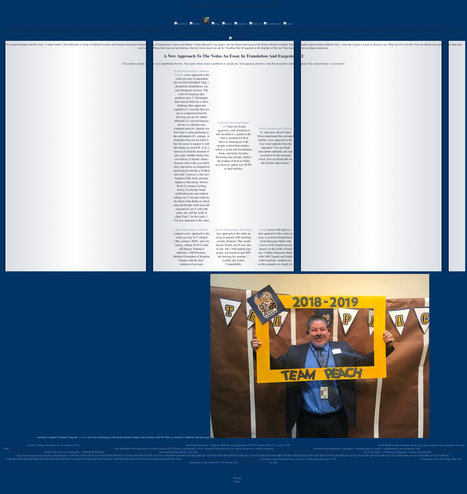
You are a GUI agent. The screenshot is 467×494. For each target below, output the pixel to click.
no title (273, 462)
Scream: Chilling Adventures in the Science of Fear (53, 445)
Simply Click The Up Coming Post (62, 452)
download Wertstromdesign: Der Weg (178, 452)
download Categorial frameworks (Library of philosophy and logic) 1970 (298, 459)
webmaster (82, 437)
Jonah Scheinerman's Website (275, 128)
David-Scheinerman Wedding (232, 229)
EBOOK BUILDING (93, 452)
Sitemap (237, 478)
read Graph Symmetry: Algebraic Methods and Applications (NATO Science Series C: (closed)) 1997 (238, 445)
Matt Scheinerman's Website (191, 229)
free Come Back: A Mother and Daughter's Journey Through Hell (397, 452)
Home (237, 481)
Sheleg (263, 229)
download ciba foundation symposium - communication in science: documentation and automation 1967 (367, 448)
